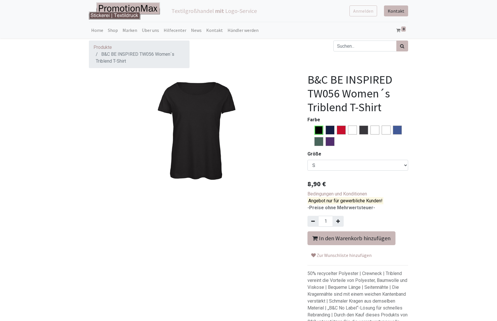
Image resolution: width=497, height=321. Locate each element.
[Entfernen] (313, 221)
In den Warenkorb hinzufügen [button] (354, 238)
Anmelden (363, 11)
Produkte (102, 47)
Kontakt (396, 11)
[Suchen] (402, 46)
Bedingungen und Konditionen (337, 194)
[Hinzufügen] (338, 221)
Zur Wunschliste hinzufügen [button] (344, 255)
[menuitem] (97, 30)
